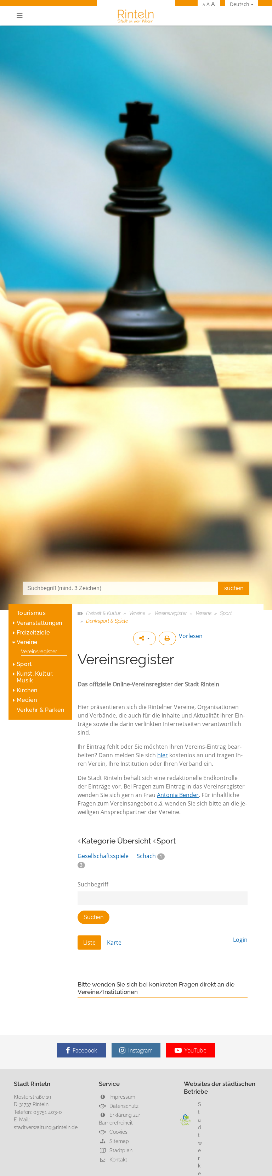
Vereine (27, 642)
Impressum (121, 1097)
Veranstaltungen (39, 623)
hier (162, 755)
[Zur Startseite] (136, 16)
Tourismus (31, 613)
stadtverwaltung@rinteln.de (46, 1127)
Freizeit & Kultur (103, 613)
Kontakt (117, 1159)
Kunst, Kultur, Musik (35, 677)
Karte (114, 942)
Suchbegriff (93, 884)
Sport (24, 664)
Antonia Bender (178, 795)
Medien (27, 700)
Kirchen (27, 690)
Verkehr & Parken (40, 710)
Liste (89, 942)
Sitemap (118, 1141)
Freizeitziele (33, 632)
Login (240, 940)
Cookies (118, 1132)
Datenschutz (123, 1106)
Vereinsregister (39, 651)
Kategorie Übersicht (116, 840)
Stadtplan (120, 1150)
